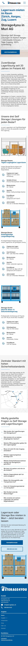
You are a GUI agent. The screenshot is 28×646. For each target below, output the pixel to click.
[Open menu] (24, 3)
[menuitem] (14, 615)
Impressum (4, 638)
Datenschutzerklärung (6, 640)
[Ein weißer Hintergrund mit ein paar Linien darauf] (3, 3)
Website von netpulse (6, 642)
